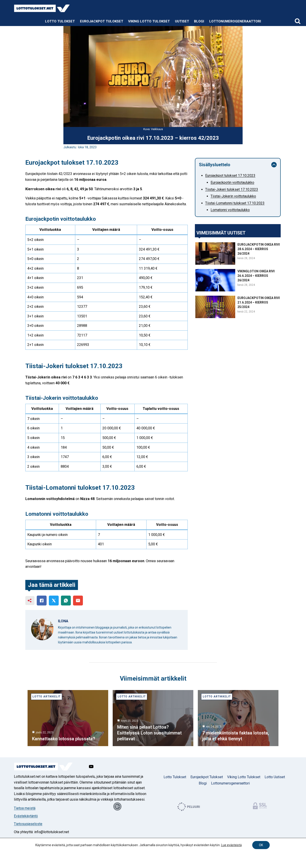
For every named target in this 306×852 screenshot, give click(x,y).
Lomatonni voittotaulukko (230, 210)
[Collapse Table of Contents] (274, 164)
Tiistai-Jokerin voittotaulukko (233, 196)
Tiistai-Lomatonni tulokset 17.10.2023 (235, 203)
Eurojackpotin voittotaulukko (232, 182)
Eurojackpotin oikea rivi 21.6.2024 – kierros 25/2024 (258, 302)
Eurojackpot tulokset (101, 21)
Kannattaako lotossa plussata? (63, 738)
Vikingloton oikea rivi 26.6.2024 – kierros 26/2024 (256, 275)
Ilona (63, 621)
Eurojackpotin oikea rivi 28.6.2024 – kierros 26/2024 (258, 249)
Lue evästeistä (231, 845)
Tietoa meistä (24, 808)
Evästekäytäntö (26, 816)
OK (261, 845)
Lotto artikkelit (46, 696)
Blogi (199, 21)
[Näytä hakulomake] (298, 21)
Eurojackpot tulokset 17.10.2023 (230, 175)
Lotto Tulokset (60, 21)
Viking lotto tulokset (149, 21)
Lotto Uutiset (275, 777)
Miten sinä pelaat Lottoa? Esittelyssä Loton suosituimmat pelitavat (149, 732)
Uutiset (182, 21)
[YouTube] (91, 766)
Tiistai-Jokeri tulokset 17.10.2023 (231, 189)
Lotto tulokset (175, 777)
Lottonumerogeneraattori (235, 21)
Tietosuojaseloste (28, 824)
